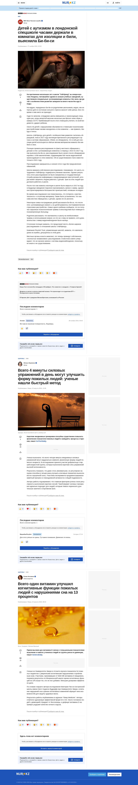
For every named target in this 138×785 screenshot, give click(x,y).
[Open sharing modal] (20, 110)
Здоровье (21, 358)
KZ (108, 3)
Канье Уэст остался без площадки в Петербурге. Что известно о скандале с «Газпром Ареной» (51, 287)
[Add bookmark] (20, 116)
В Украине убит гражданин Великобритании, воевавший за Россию (42, 297)
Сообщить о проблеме (97, 774)
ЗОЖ (27, 358)
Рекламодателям (114, 774)
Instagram (77, 346)
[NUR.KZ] (69, 2)
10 (22, 724)
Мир (19, 16)
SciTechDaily (41, 441)
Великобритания (24, 259)
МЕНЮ (23, 3)
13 (22, 509)
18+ (32, 259)
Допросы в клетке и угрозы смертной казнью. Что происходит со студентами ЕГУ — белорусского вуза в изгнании (47, 292)
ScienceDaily (37, 655)
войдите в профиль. (74, 314)
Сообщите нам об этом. (56, 250)
